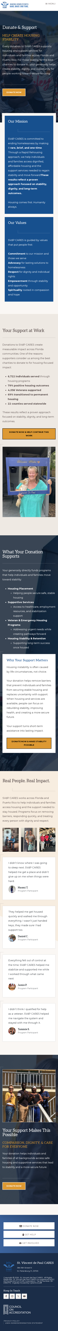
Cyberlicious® (36, 1283)
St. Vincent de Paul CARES (31, 1277)
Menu (52, 3)
